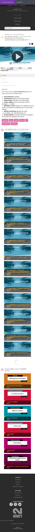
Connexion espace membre (17, 523)
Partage (4, 79)
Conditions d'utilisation (9, 85)
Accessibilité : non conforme (7, 520)
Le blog (16, 5)
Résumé (4, 75)
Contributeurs (18, 497)
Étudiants (19, 2)
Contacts (18, 482)
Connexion (22, 5)
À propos (10, 5)
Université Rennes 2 (7, 2)
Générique (5, 82)
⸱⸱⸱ (33, 2)
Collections (17, 18)
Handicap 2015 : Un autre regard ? (14, 34)
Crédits (18, 484)
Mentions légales (17, 486)
